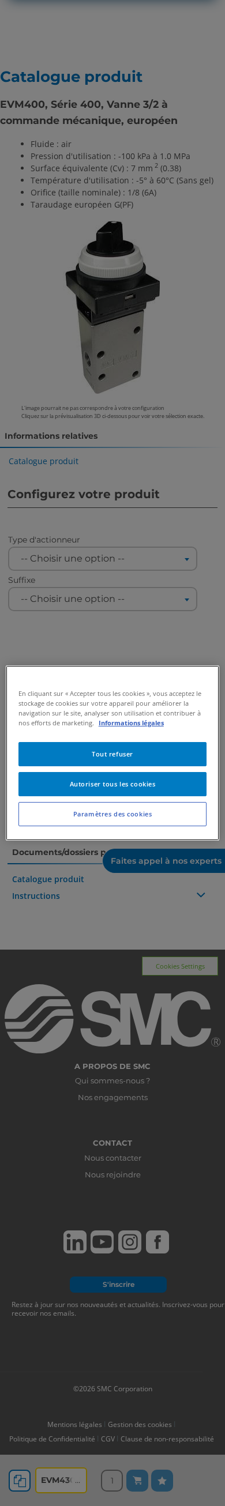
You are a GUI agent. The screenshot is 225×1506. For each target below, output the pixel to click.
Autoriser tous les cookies (113, 784)
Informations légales (131, 722)
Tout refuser (112, 754)
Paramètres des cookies (112, 814)
